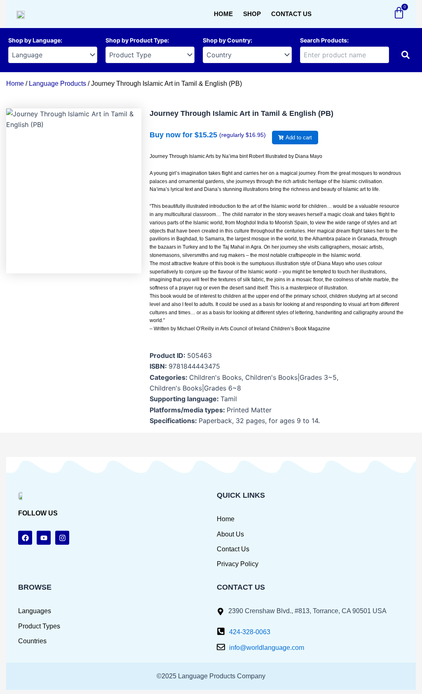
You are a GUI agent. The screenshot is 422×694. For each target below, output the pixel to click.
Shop (252, 13)
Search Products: (324, 40)
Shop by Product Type (136, 40)
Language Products (57, 83)
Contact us (291, 13)
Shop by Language (34, 40)
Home (223, 13)
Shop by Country (227, 40)
